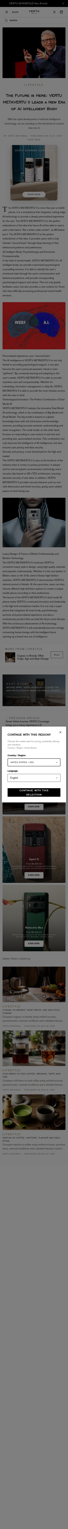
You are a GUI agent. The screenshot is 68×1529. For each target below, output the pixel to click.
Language (13, 771)
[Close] (60, 732)
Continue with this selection (34, 792)
